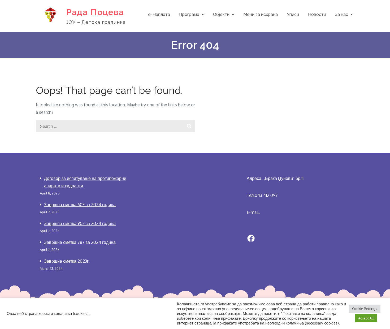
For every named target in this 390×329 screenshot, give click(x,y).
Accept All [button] (366, 318)
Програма (189, 14)
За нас (341, 14)
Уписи (293, 14)
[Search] (189, 126)
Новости (317, 14)
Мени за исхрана (260, 14)
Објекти (221, 14)
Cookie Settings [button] (364, 308)
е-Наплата (159, 14)
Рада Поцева (95, 12)
